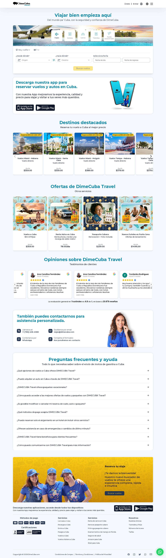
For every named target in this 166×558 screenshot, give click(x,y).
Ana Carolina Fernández (36, 274)
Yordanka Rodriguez (80, 274)
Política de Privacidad (103, 554)
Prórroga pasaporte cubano (98, 528)
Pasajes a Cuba (63, 532)
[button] (151, 156)
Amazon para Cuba (95, 539)
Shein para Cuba (94, 543)
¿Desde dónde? (22, 56)
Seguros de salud (94, 536)
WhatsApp (27, 340)
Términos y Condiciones (84, 554)
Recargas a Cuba (64, 525)
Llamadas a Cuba (64, 521)
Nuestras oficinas (135, 521)
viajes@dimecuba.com (64, 332)
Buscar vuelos (83, 68)
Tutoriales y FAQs (135, 525)
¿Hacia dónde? (62, 56)
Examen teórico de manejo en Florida (102, 532)
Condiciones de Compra (64, 554)
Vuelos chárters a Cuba (66, 539)
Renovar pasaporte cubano (98, 525)
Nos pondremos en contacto (67, 340)
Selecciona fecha (100, 56)
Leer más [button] (21, 295)
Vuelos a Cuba (63, 536)
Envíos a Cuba (63, 528)
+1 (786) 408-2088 (30, 332)
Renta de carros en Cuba (97, 521)
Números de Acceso (136, 528)
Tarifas (131, 532)
